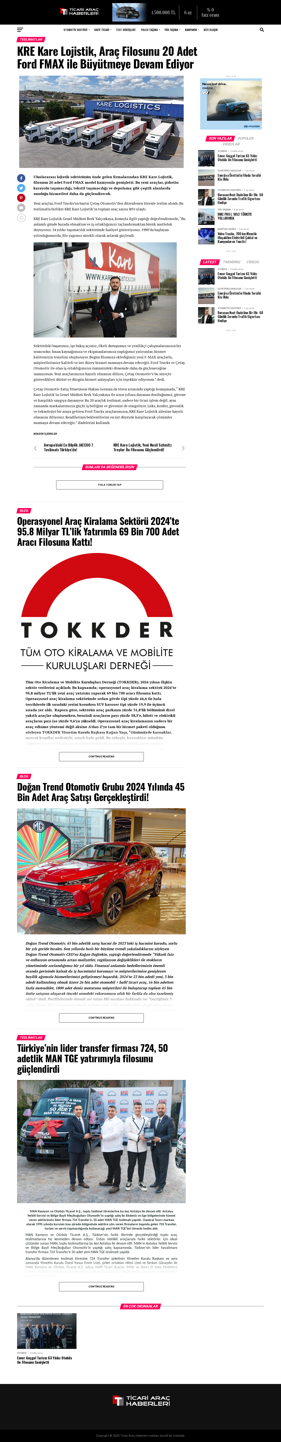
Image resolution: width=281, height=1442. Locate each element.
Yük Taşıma (171, 29)
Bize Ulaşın (211, 29)
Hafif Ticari (101, 29)
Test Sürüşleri (125, 29)
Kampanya (191, 29)
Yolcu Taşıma (149, 29)
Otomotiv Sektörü (75, 29)
